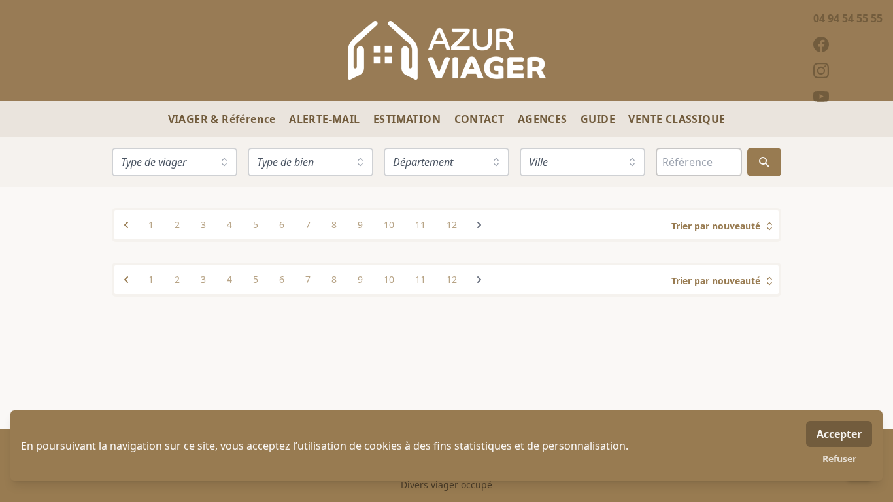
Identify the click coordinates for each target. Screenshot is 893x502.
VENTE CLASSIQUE (676, 119)
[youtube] (848, 97)
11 (420, 224)
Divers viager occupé (446, 484)
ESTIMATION (408, 119)
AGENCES (544, 119)
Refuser (839, 458)
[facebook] (848, 44)
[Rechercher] (764, 162)
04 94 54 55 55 (848, 18)
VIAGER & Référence (223, 119)
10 (389, 224)
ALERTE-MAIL (326, 119)
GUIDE (599, 119)
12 (451, 224)
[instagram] (848, 70)
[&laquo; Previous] (126, 225)
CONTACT (480, 119)
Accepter (839, 434)
